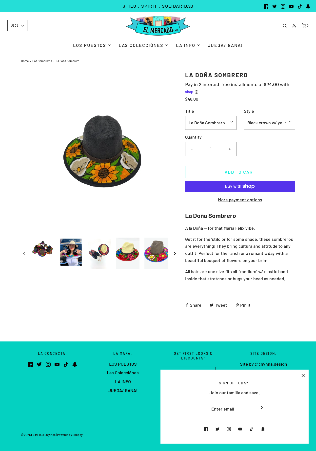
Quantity (193, 137)
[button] (17, 25)
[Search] (285, 25)
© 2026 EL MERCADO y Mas (38, 434)
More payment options (240, 199)
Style (249, 111)
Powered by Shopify (70, 434)
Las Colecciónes (123, 372)
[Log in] (294, 25)
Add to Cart (240, 172)
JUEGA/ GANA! (225, 45)
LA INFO (123, 381)
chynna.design (272, 364)
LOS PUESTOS (123, 364)
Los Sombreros (42, 61)
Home (25, 61)
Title (189, 111)
